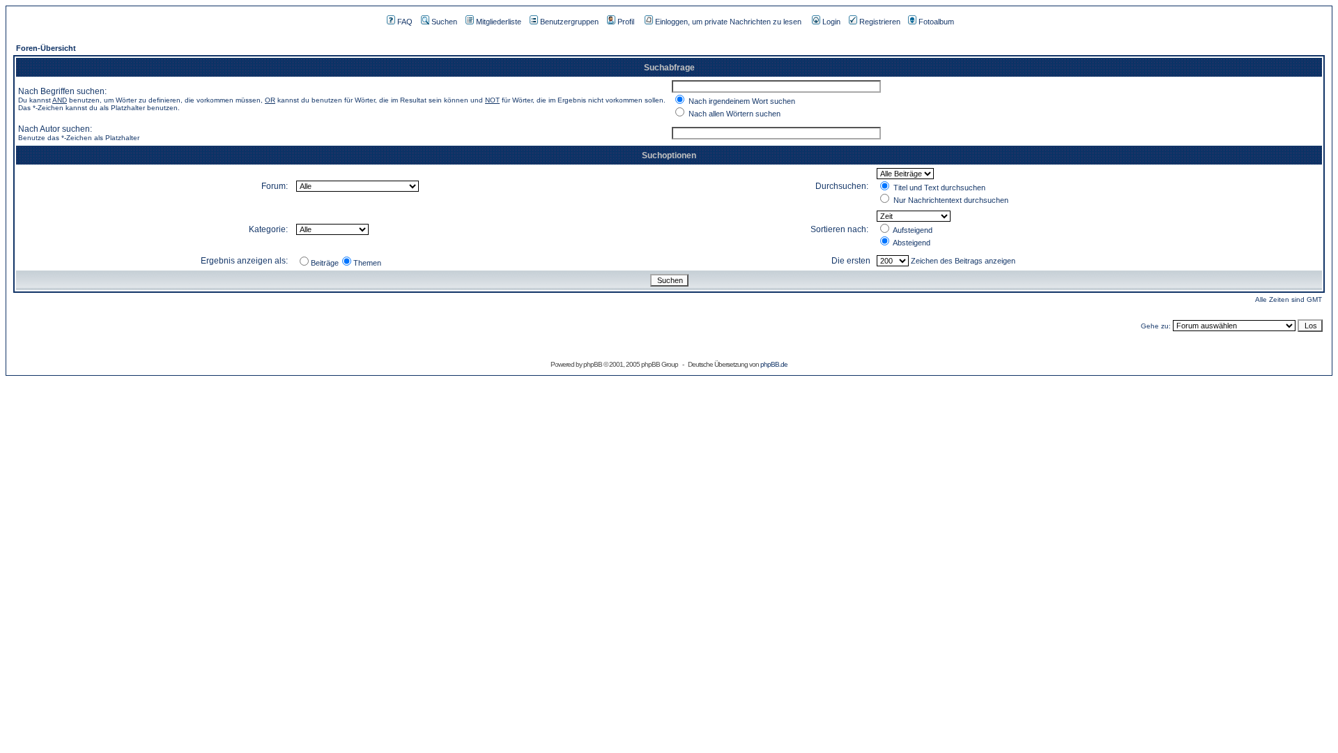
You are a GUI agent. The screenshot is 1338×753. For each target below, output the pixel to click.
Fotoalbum (936, 21)
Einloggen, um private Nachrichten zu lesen (728, 21)
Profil (625, 21)
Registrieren (879, 21)
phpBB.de (773, 364)
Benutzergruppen (569, 21)
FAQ (405, 21)
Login (831, 21)
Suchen (444, 21)
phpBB (592, 364)
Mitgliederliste (498, 21)
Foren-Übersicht (46, 48)
